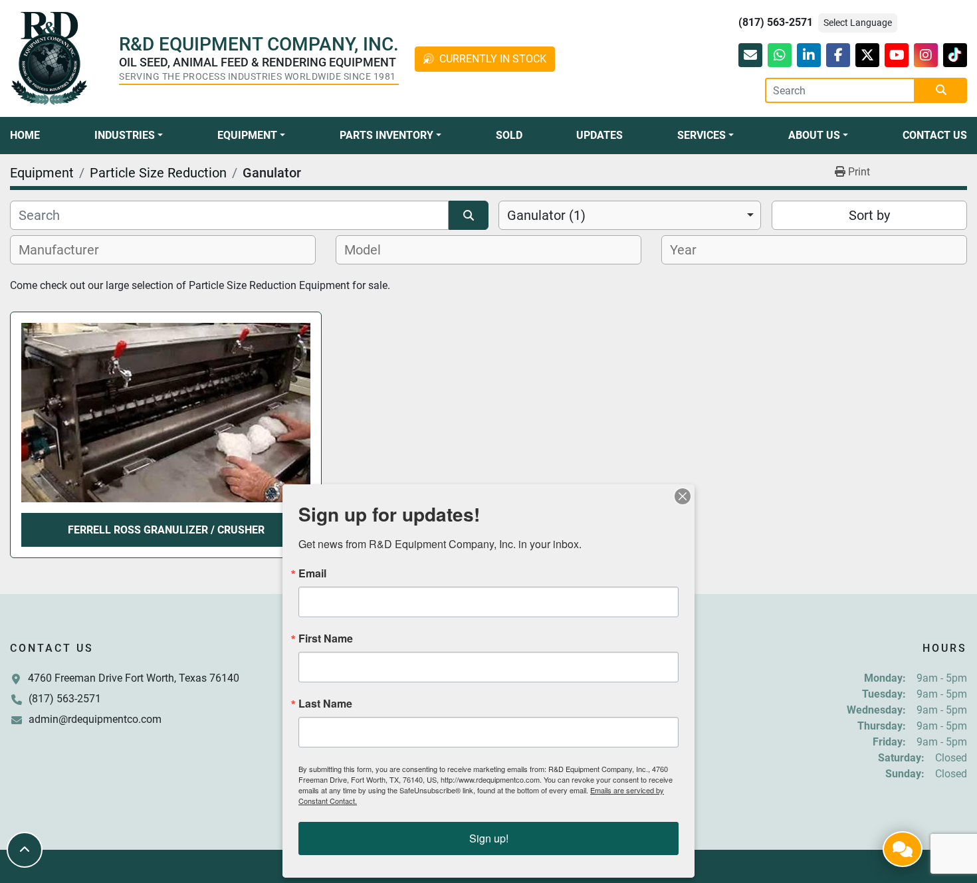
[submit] (941, 90)
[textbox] (66, 250)
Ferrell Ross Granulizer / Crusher (166, 530)
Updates (599, 135)
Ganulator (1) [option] (546, 215)
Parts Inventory (386, 135)
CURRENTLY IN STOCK (492, 58)
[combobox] (629, 215)
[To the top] (25, 850)
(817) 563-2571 (775, 22)
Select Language (857, 22)
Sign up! (488, 838)
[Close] (683, 496)
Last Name (325, 703)
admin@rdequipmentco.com (95, 719)
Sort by (869, 215)
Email (312, 573)
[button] (128, 135)
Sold (509, 135)
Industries (124, 135)
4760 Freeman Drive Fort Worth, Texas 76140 (133, 678)
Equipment (247, 135)
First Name (325, 638)
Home (25, 135)
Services (701, 135)
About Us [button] (814, 135)
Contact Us (935, 135)
